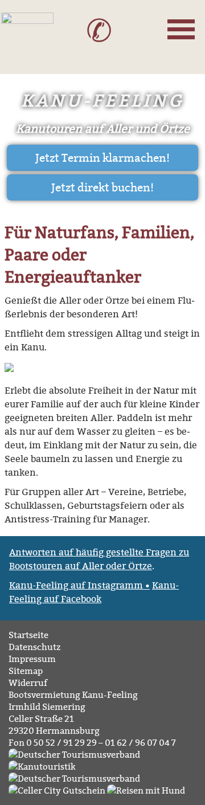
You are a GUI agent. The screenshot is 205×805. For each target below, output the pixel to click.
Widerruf (28, 683)
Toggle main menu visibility (182, 27)
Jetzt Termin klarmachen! (102, 157)
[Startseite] (27, 41)
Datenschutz (34, 647)
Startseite (28, 635)
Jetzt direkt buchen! (102, 187)
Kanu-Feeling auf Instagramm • (79, 585)
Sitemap (26, 671)
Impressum (32, 659)
